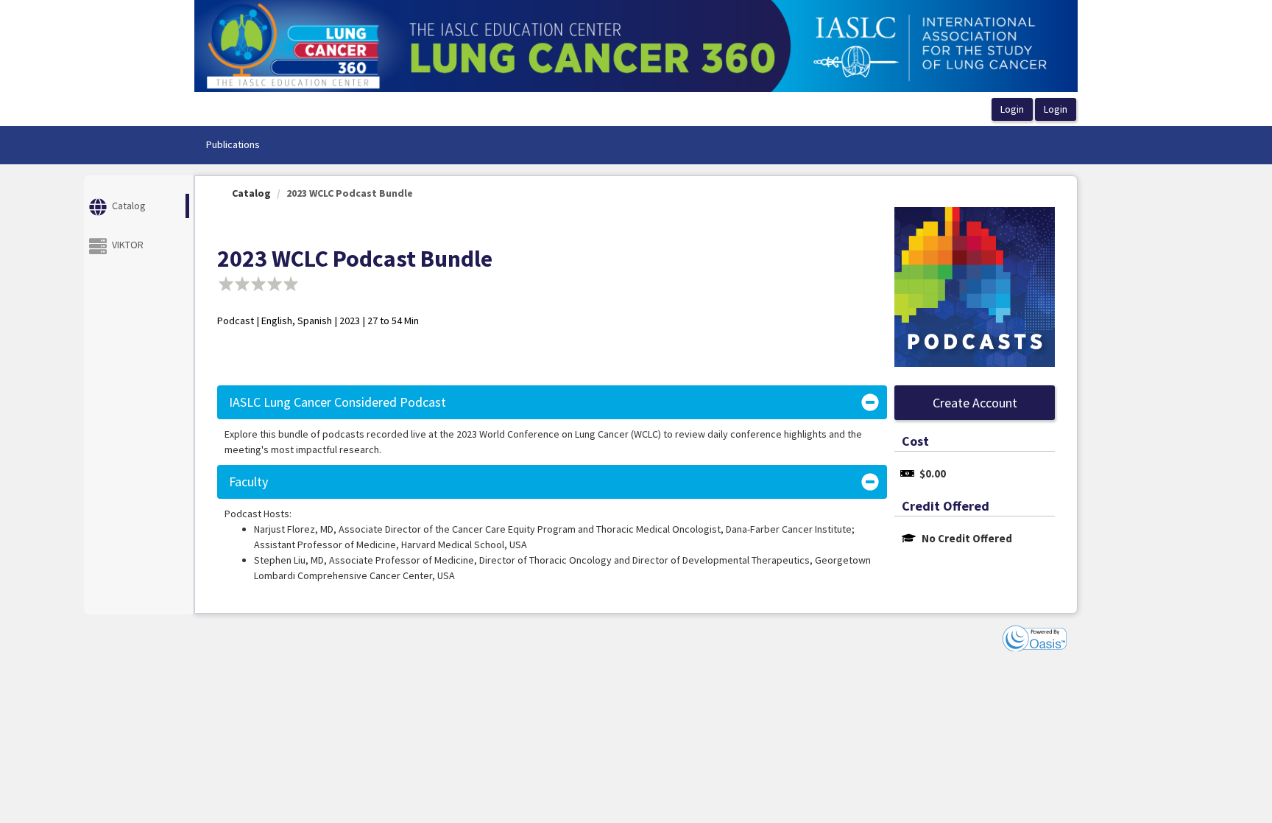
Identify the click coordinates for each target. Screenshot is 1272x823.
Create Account (975, 402)
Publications (232, 144)
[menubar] (232, 145)
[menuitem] (232, 145)
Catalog (251, 193)
